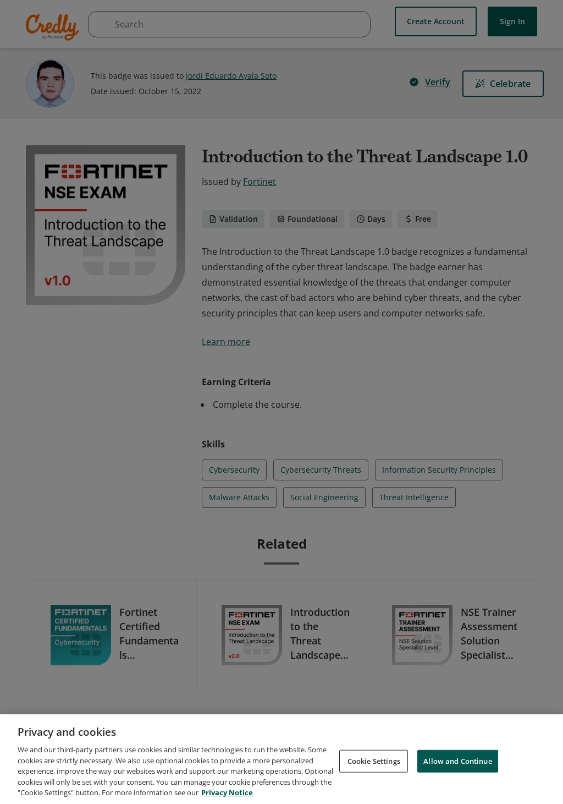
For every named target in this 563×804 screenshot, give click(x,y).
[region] (281, 759)
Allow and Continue (457, 760)
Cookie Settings (373, 760)
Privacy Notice (227, 792)
